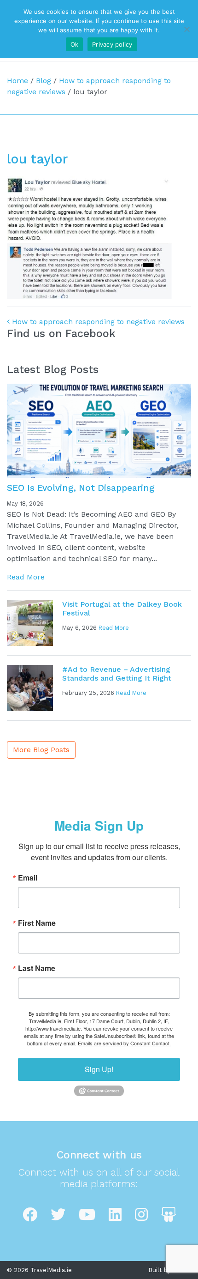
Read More (26, 577)
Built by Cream (170, 1270)
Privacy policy (112, 44)
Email (27, 877)
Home (17, 80)
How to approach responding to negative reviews (97, 321)
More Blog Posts (41, 749)
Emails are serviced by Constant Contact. (124, 1043)
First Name (37, 923)
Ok (74, 44)
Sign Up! (99, 1069)
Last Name (36, 968)
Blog (43, 80)
